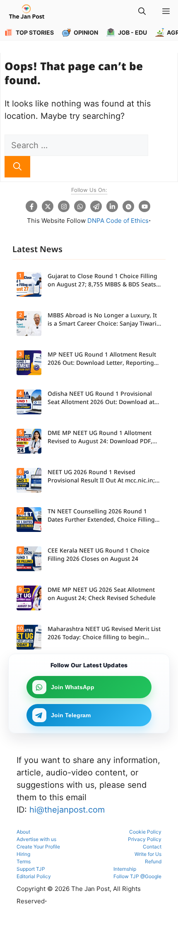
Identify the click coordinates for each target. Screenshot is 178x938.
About (23, 832)
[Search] (17, 166)
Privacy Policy (144, 839)
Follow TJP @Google (137, 876)
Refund (153, 861)
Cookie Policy (145, 832)
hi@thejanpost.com (67, 810)
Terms (24, 861)
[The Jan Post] (26, 12)
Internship (124, 869)
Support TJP (31, 869)
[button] (142, 12)
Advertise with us (36, 839)
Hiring (23, 854)
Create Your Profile (38, 846)
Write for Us (148, 854)
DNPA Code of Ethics (118, 220)
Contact (152, 846)
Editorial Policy (34, 876)
